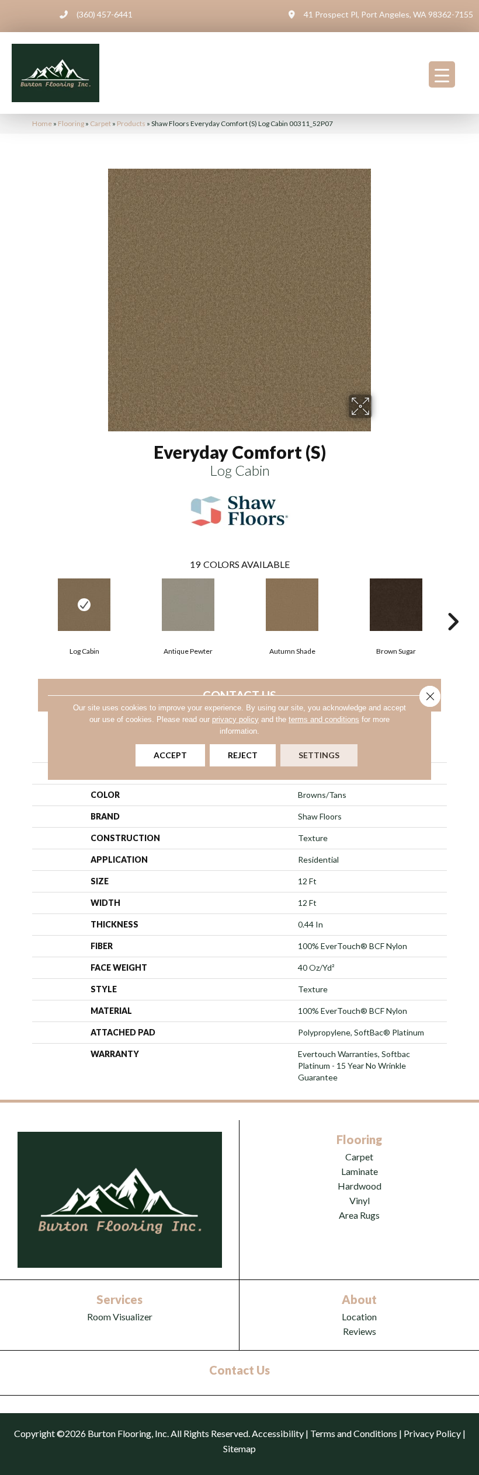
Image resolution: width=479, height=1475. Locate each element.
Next (452, 604)
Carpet (100, 123)
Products (131, 123)
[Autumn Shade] (292, 605)
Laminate (359, 1171)
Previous (26, 604)
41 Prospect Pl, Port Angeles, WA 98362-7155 (388, 14)
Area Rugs (359, 1215)
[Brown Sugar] (396, 605)
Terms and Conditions (353, 1433)
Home (42, 123)
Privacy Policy (432, 1433)
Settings (318, 755)
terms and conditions (324, 719)
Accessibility (278, 1433)
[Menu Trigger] (442, 74)
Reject (243, 755)
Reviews (359, 1331)
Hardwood (359, 1185)
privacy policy (235, 719)
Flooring (71, 123)
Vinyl (359, 1200)
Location (359, 1316)
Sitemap (239, 1448)
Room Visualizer (119, 1316)
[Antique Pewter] (188, 605)
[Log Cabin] (84, 605)
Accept (170, 755)
